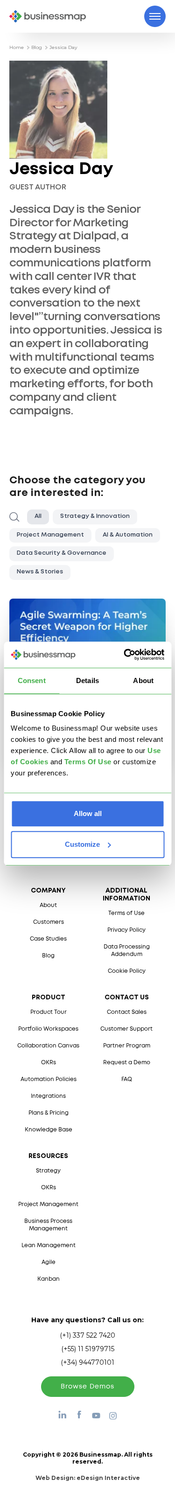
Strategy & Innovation (95, 516)
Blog (36, 47)
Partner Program (126, 1045)
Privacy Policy (126, 930)
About (48, 905)
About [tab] (143, 680)
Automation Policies (49, 1079)
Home (16, 47)
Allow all (88, 813)
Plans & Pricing (48, 1113)
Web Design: (87, 1477)
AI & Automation (128, 534)
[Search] (14, 517)
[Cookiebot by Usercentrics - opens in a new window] (124, 655)
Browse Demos (87, 1386)
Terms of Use (126, 913)
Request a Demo (126, 1062)
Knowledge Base (48, 1129)
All (38, 516)
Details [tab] (87, 680)
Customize (82, 844)
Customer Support (126, 1029)
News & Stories (40, 571)
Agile (49, 1262)
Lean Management (48, 1245)
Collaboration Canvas (48, 1045)
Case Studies (48, 939)
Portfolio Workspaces (48, 1029)
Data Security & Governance (61, 553)
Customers (48, 922)
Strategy (48, 1170)
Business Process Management (48, 1225)
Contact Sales (127, 1012)
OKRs (48, 1062)
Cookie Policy (127, 971)
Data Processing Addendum (127, 950)
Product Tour (48, 1012)
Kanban (48, 1279)
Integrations (48, 1096)
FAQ (126, 1079)
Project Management (50, 534)
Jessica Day (63, 47)
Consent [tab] (32, 680)
